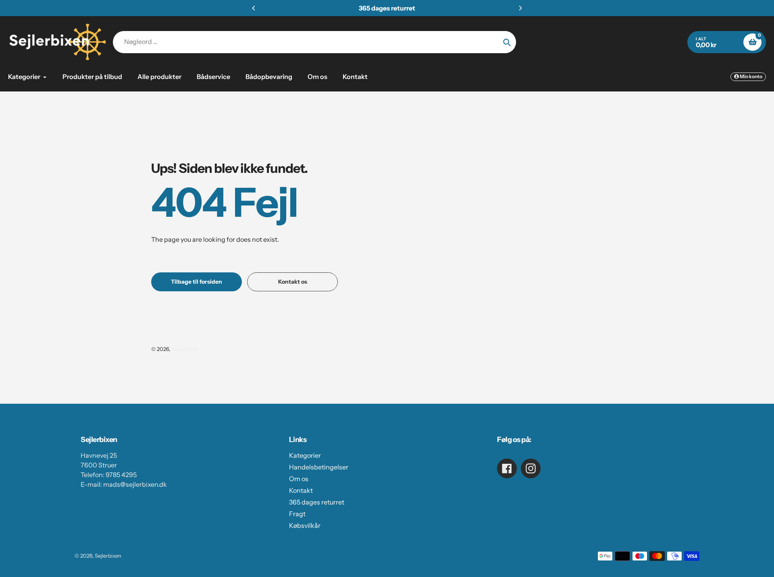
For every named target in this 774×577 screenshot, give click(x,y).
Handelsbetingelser (318, 467)
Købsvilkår (304, 525)
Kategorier (305, 455)
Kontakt (301, 490)
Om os (298, 479)
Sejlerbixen (184, 349)
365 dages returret (316, 502)
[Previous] (254, 8)
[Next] (520, 8)
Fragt (297, 514)
